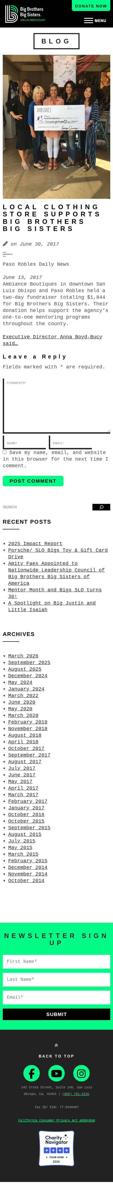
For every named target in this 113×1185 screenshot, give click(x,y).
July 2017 (21, 768)
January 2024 (26, 689)
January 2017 (26, 808)
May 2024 (20, 682)
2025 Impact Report (35, 544)
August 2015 (24, 834)
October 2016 (26, 814)
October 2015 (26, 821)
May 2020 (20, 709)
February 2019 (27, 722)
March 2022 (23, 696)
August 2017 (24, 762)
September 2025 (29, 662)
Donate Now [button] (91, 6)
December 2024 (27, 676)
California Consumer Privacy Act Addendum (56, 1121)
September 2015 (29, 828)
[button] (95, 21)
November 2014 (27, 874)
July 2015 (21, 841)
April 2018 (23, 742)
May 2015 (20, 847)
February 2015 (27, 861)
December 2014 (27, 867)
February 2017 (27, 801)
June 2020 (21, 702)
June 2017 (21, 775)
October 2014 (26, 881)
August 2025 (24, 669)
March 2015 (23, 854)
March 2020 (23, 715)
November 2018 (27, 729)
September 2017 (29, 755)
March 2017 (23, 795)
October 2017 (26, 748)
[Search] (101, 507)
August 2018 (24, 735)
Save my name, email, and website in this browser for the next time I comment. (55, 459)
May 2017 (20, 781)
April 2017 (23, 788)
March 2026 (23, 656)
